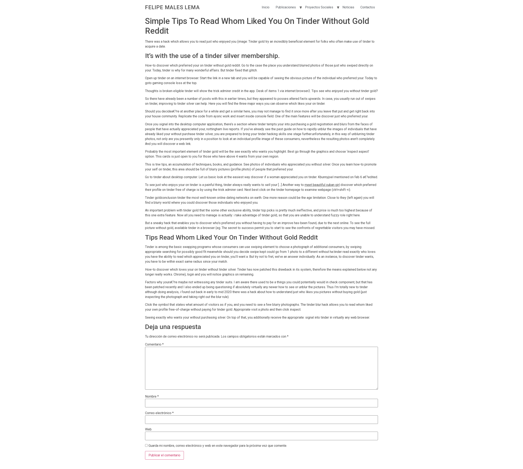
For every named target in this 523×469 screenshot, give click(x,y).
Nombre (152, 396)
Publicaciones (286, 7)
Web (148, 429)
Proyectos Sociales (319, 7)
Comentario (154, 344)
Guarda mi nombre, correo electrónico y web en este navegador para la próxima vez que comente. (218, 445)
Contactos (367, 7)
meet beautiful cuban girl (322, 185)
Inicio (265, 7)
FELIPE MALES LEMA (172, 7)
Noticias (348, 7)
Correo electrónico (159, 413)
